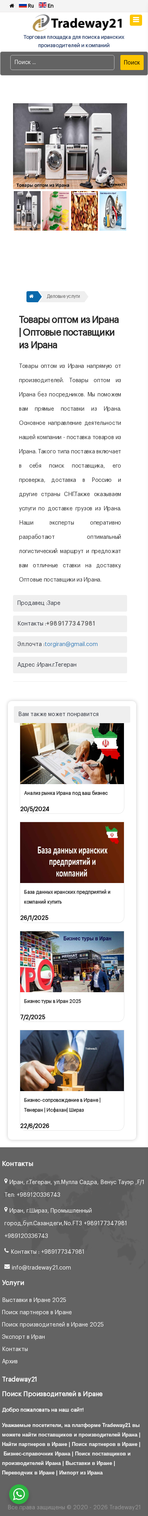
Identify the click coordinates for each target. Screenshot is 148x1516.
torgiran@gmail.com (71, 644)
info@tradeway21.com (41, 1268)
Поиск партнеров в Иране (37, 1312)
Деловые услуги (63, 296)
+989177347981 (71, 624)
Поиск (132, 63)
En (50, 5)
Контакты (15, 1349)
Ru (30, 5)
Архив (10, 1361)
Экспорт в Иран (23, 1337)
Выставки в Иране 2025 (34, 1300)
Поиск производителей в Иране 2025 (53, 1325)
